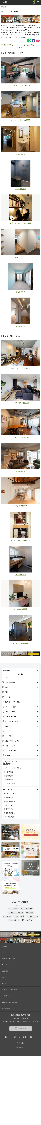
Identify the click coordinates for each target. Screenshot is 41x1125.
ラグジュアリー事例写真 (20, 643)
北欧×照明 (29, 912)
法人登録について (7, 996)
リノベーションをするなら (12, 768)
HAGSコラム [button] (7, 789)
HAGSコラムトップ (11, 793)
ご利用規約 (5, 971)
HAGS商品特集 (9, 817)
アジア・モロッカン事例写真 (20, 540)
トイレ (16, 916)
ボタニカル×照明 (26, 908)
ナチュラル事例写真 (20, 506)
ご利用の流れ (8, 776)
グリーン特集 (13, 908)
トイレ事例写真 (20, 189)
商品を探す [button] (7, 670)
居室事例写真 (20, 292)
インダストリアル (32, 916)
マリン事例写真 (20, 575)
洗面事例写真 (20, 154)
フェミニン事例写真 (20, 609)
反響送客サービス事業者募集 (10, 1002)
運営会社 (4, 977)
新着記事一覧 (8, 797)
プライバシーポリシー (8, 965)
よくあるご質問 (9, 783)
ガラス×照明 (7, 916)
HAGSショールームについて (9, 989)
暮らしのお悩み (9, 813)
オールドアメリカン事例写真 (20, 368)
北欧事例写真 (20, 472)
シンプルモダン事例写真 (20, 403)
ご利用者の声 (8, 779)
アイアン (29, 920)
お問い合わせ (5, 983)
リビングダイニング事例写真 (20, 86)
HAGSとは (4, 946)
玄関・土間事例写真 (20, 257)
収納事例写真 (20, 326)
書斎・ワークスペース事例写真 (20, 223)
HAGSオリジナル (14, 920)
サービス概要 (8, 772)
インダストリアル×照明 (15, 912)
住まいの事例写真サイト (8, 1008)
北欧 (22, 916)
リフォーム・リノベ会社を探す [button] (10, 763)
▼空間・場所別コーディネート (11, 45)
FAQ (3, 952)
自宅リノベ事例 (9, 801)
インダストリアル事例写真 (20, 437)
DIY (23, 920)
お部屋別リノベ (9, 809)
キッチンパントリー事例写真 (20, 120)
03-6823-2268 (20, 1015)
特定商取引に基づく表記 (8, 958)
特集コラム (8, 805)
